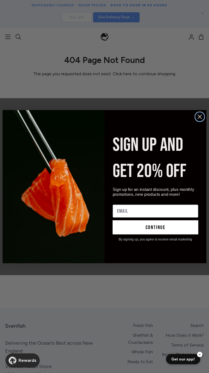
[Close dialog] (199, 116)
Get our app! (183, 359)
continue (155, 227)
